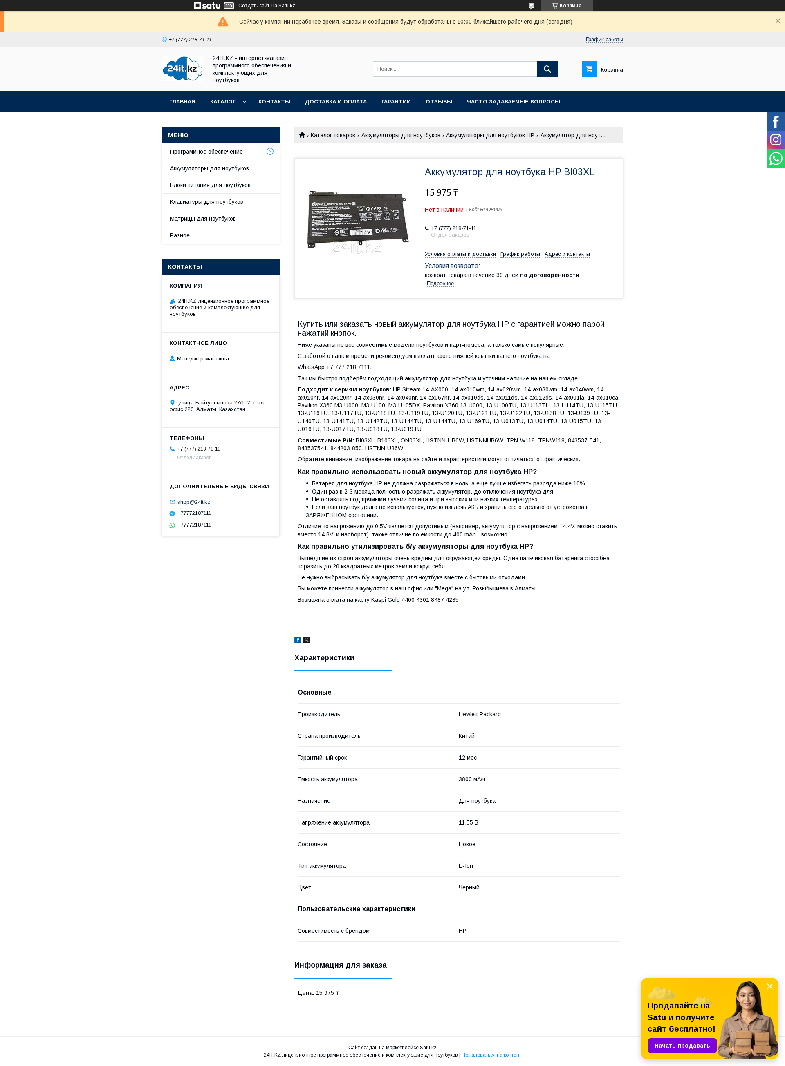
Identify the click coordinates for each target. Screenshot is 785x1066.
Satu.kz (428, 1047)
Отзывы (439, 101)
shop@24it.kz (193, 501)
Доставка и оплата (336, 101)
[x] (306, 641)
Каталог (223, 101)
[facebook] (297, 641)
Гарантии (396, 101)
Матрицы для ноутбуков (203, 218)
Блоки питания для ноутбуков (210, 185)
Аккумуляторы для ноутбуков (400, 135)
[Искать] (547, 69)
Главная (182, 101)
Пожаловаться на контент (491, 1055)
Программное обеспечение (206, 151)
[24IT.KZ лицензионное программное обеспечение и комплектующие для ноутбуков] (182, 79)
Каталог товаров (333, 135)
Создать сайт (253, 6)
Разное (180, 235)
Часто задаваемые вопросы (513, 101)
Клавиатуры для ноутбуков (206, 202)
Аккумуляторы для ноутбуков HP (490, 135)
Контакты (274, 101)
